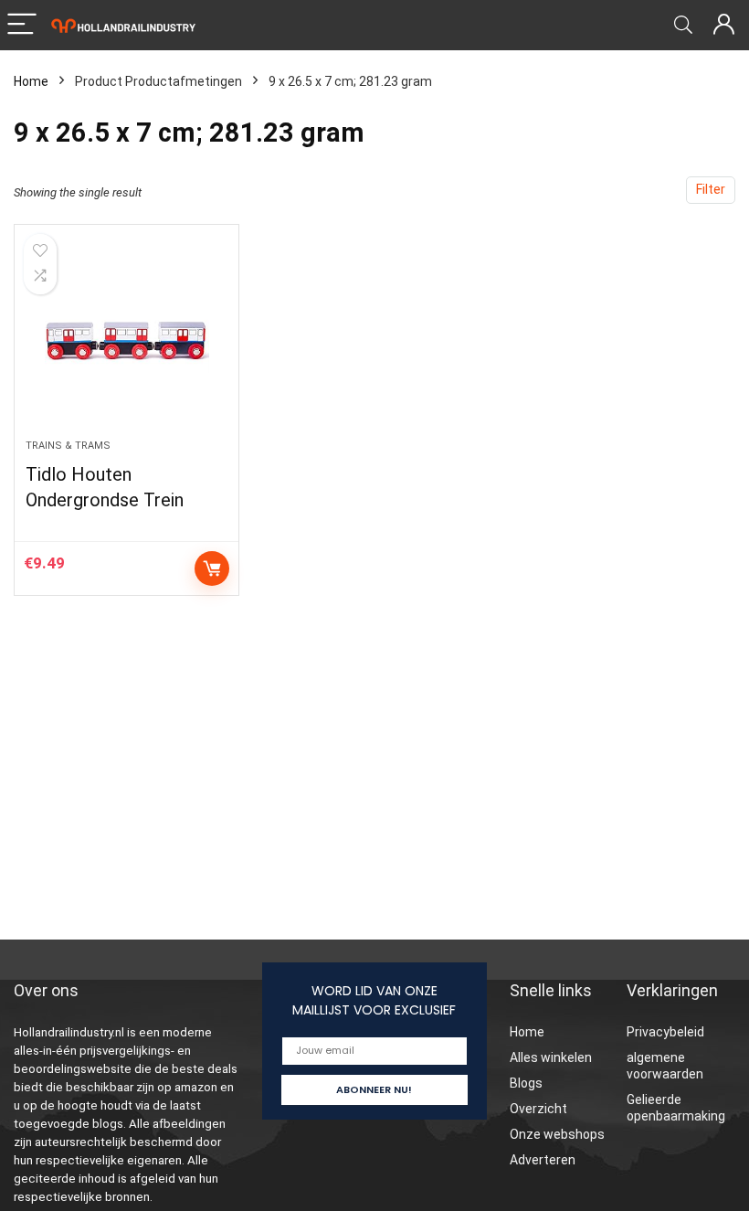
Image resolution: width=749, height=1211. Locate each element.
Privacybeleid (665, 1032)
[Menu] (22, 25)
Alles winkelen (551, 1057)
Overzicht (538, 1108)
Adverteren (542, 1160)
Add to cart (212, 568)
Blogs (526, 1083)
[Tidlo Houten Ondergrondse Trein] (126, 341)
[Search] (683, 25)
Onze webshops (557, 1134)
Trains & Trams (68, 445)
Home (31, 81)
